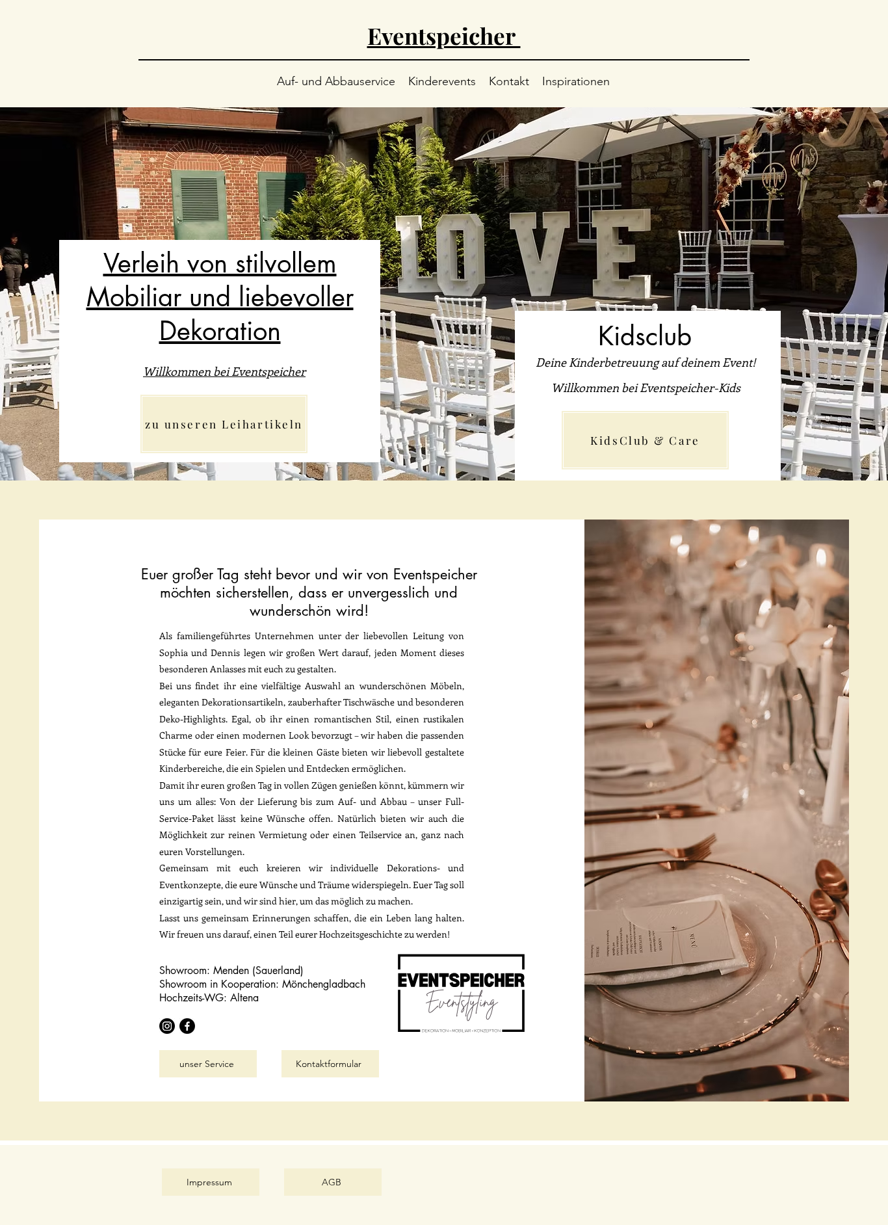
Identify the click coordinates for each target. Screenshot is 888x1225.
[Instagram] (167, 1026)
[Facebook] (187, 1026)
